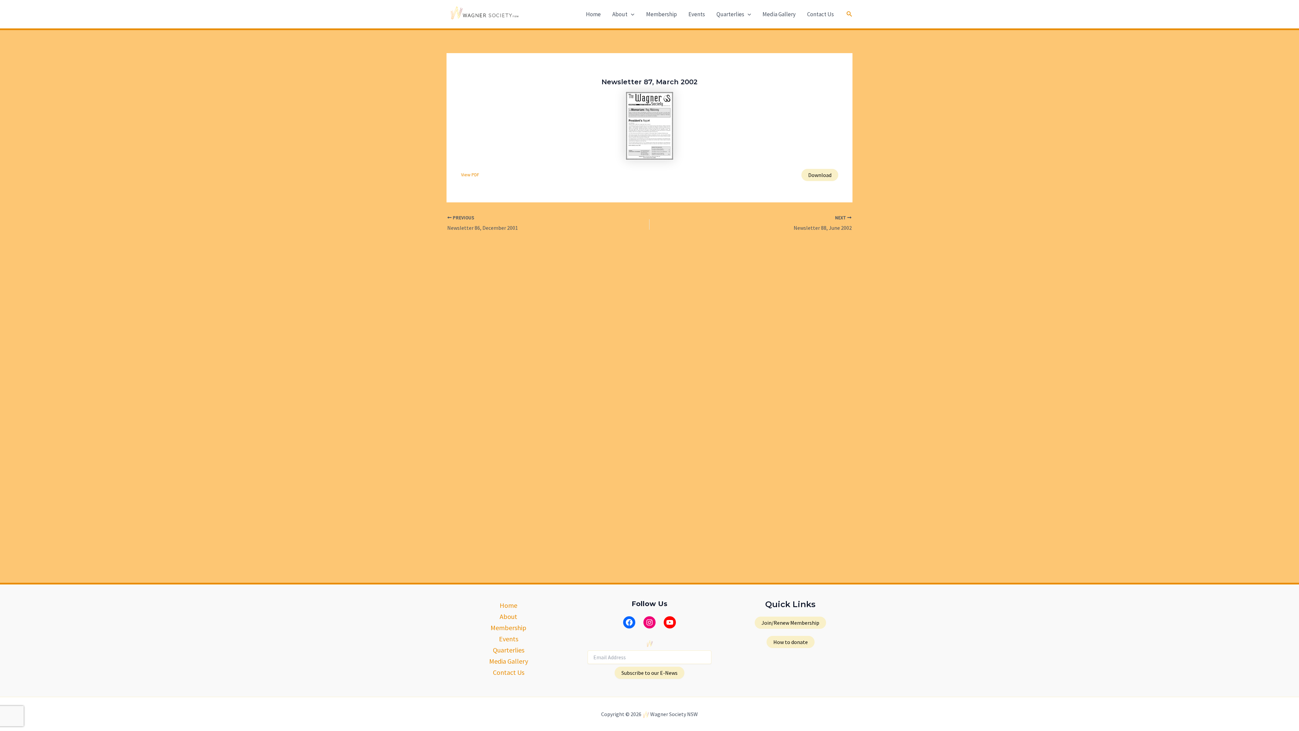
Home (593, 14)
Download (819, 175)
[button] (631, 14)
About (620, 14)
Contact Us (820, 14)
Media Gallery (779, 14)
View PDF (470, 175)
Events (696, 14)
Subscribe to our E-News (649, 672)
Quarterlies (730, 14)
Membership (661, 14)
